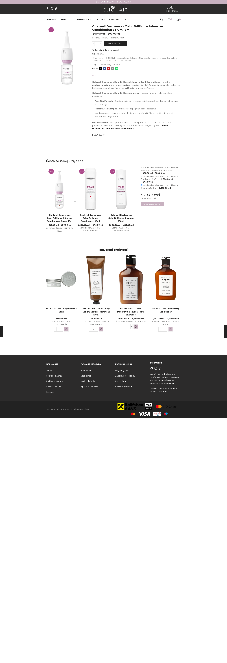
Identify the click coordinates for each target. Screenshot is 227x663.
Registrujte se (121, 370)
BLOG (127, 19)
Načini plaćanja (88, 381)
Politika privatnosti (54, 381)
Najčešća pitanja (53, 387)
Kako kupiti (86, 370)
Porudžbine (121, 381)
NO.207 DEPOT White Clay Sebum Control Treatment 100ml (96, 312)
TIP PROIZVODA (82, 19)
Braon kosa (98, 58)
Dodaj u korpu (116, 43)
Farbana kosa (122, 58)
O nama (50, 370)
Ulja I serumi (114, 64)
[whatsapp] (116, 69)
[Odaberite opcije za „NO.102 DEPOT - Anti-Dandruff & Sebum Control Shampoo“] (135, 326)
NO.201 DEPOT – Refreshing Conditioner (165, 310)
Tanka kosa (172, 58)
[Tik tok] (56, 8)
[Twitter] (101, 69)
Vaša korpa (86, 376)
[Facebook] (47, 8)
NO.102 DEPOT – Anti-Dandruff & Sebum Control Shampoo (130, 312)
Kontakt (50, 392)
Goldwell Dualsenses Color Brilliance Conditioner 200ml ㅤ (90, 218)
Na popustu (145, 58)
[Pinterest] (109, 69)
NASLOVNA (52, 19)
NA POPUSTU (114, 19)
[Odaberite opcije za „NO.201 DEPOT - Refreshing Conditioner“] (170, 329)
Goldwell (133, 58)
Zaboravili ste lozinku (125, 376)
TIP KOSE (99, 19)
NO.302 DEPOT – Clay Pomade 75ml (61, 310)
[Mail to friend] (113, 69)
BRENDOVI (65, 19)
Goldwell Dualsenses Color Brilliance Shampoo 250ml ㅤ (121, 218)
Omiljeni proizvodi (123, 387)
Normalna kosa (159, 58)
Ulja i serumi (125, 61)
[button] (66, 329)
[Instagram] (52, 8)
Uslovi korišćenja (54, 376)
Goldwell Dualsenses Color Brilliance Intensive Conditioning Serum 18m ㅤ (60, 218)
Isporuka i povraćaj (89, 387)
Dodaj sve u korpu (152, 204)
